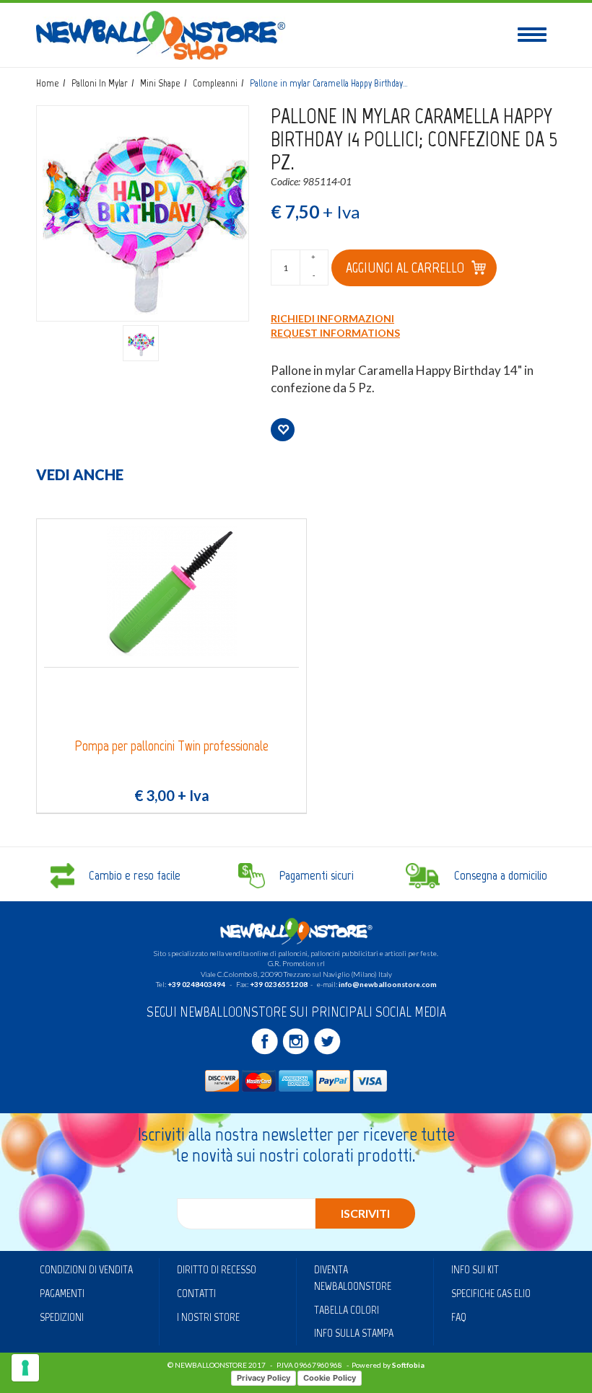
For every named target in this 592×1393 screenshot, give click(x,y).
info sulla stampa (353, 1333)
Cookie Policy (329, 1378)
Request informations (335, 333)
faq (458, 1317)
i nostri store (208, 1317)
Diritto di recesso (216, 1269)
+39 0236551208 (279, 984)
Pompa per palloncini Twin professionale (171, 746)
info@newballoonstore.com (388, 984)
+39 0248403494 (196, 984)
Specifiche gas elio (491, 1293)
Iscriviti (365, 1213)
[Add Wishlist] (283, 429)
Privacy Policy (263, 1378)
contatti (196, 1293)
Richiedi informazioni (332, 318)
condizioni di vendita (86, 1269)
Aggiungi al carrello (405, 267)
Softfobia (408, 1365)
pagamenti (62, 1293)
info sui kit (475, 1269)
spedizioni (62, 1317)
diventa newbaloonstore (352, 1277)
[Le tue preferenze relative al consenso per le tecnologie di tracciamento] (25, 1367)
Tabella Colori (346, 1310)
